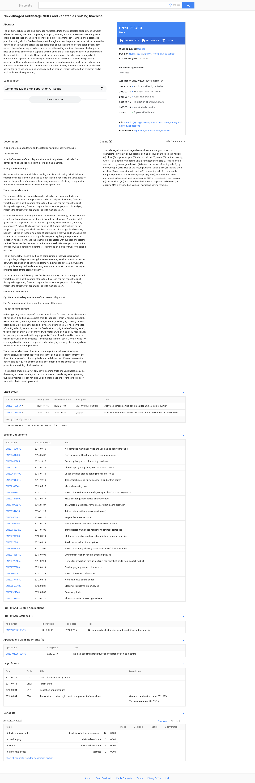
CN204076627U (13, 505)
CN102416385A (14, 406)
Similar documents (160, 122)
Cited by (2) (130, 122)
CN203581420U (13, 455)
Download (162, 721)
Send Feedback (104, 778)
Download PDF (131, 40)
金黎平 (147, 53)
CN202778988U (13, 567)
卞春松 (155, 53)
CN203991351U (13, 480)
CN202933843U (13, 486)
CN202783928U (13, 536)
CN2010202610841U (16, 630)
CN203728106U (13, 561)
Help (167, 778)
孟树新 (171, 53)
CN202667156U (13, 523)
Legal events (143, 122)
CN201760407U (13, 449)
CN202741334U (13, 598)
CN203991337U (13, 492)
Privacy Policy (154, 778)
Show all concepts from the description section (29, 758)
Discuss (165, 130)
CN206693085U (13, 548)
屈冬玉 (140, 53)
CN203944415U (13, 511)
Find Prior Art (152, 40)
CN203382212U (13, 530)
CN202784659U (13, 498)
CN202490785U (13, 461)
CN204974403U (13, 517)
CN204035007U (13, 573)
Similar (169, 40)
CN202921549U (13, 592)
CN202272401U (13, 542)
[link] (18, 733)
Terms (140, 778)
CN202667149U (13, 473)
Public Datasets (124, 778)
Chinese (141, 49)
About (88, 778)
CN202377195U (13, 579)
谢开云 (132, 53)
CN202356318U (13, 586)
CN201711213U (13, 467)
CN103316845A (14, 412)
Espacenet (139, 130)
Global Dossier (152, 130)
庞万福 (163, 53)
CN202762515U (13, 554)
